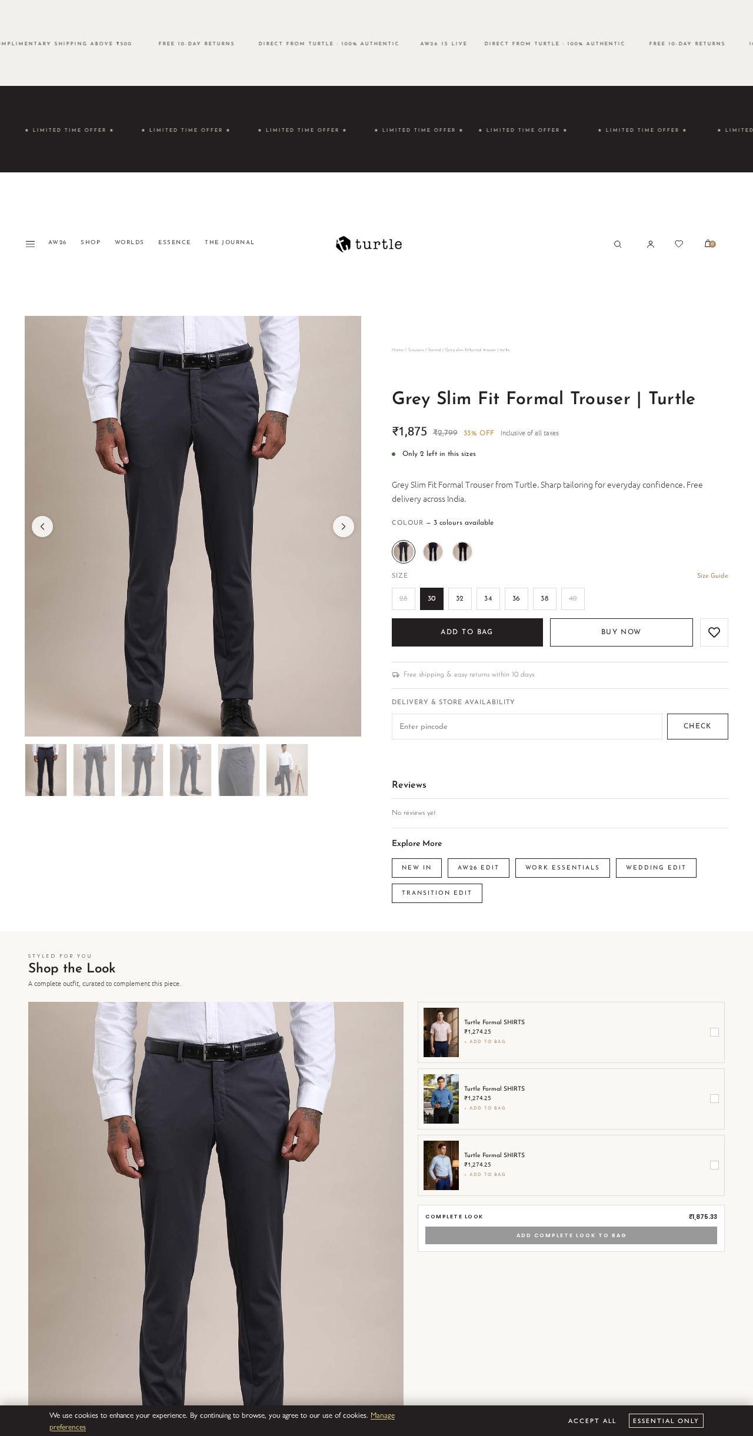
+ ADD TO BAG (485, 1041)
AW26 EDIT (478, 868)
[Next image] (343, 526)
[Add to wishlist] (714, 632)
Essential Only (666, 1420)
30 (432, 598)
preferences (67, 1426)
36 (516, 598)
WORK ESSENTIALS (562, 868)
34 (488, 598)
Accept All (592, 1420)
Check (698, 726)
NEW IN (417, 868)
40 (573, 598)
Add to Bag (467, 632)
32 (460, 598)
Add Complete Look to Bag (572, 1235)
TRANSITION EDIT (437, 893)
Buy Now (621, 632)
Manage (383, 1414)
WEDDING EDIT (656, 868)
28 (403, 598)
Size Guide (712, 576)
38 (544, 598)
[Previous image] (42, 526)
